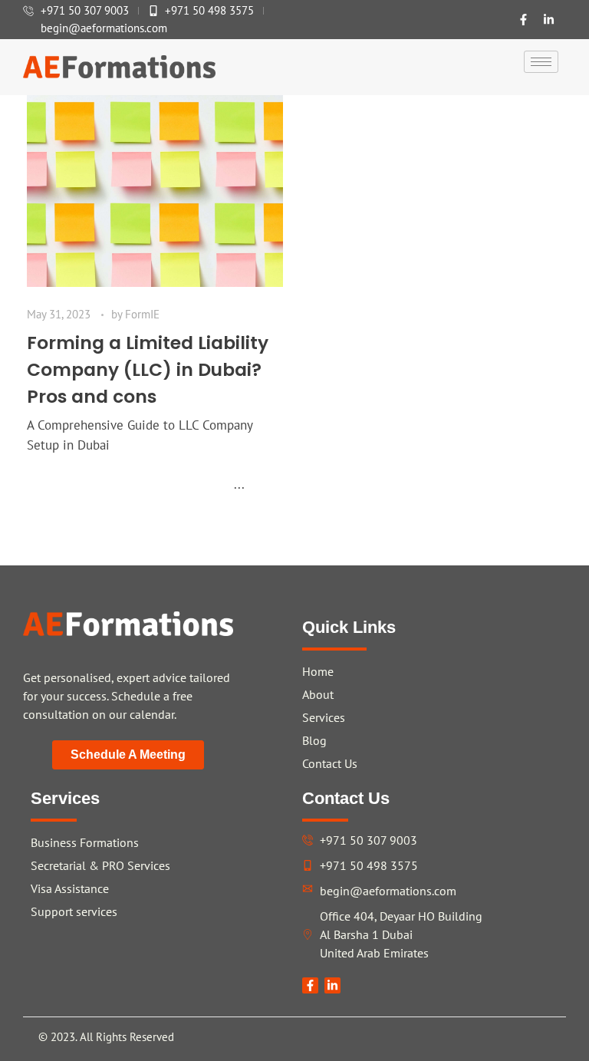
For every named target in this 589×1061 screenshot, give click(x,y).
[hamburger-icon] (541, 62)
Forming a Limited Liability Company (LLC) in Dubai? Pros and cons (147, 369)
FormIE (142, 314)
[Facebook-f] (524, 20)
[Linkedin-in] (549, 20)
